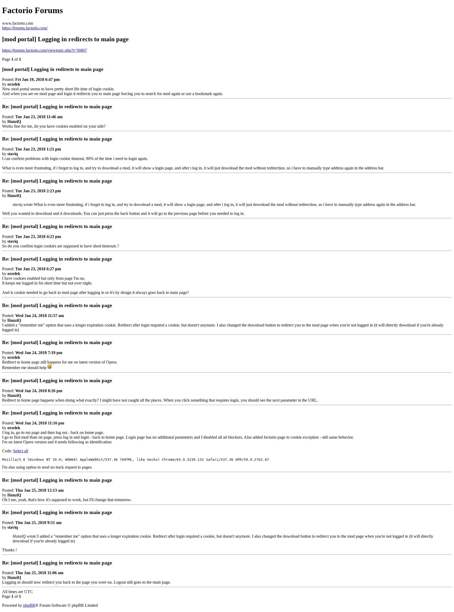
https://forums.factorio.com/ (25, 28)
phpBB (29, 605)
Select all (20, 451)
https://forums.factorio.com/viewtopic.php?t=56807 (44, 50)
